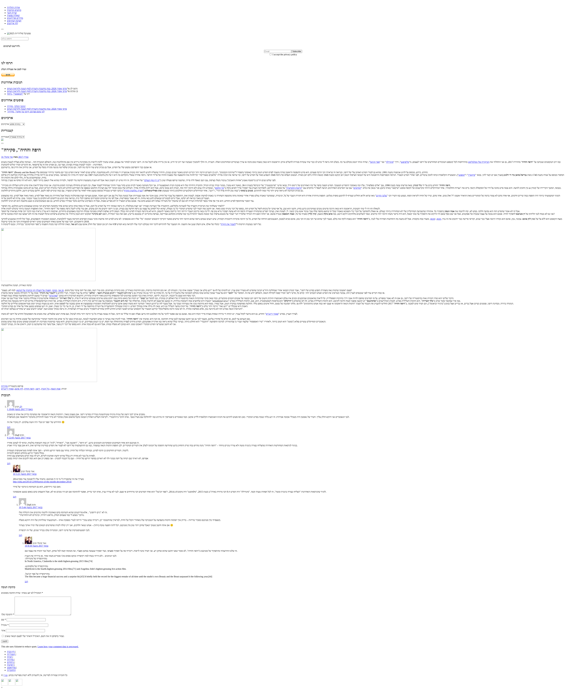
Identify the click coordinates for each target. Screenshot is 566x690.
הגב (8, 427)
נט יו (6, 675)
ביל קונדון (45, 389)
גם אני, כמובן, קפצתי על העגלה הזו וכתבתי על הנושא (40, 290)
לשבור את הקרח (228, 224)
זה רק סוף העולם (151, 180)
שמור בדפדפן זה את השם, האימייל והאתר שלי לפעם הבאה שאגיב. (34, 636)
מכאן (439, 219)
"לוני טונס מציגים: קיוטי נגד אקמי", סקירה (26, 111)
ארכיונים (5, 124)
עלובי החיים (381, 195)
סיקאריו (471, 175)
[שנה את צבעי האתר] (2, 143)
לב (20, 406)
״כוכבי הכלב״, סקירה (16, 106)
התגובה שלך (7, 614)
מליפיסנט (405, 162)
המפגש (462, 175)
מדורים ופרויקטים (15, 18)
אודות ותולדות (13, 7)
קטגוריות (5, 137)
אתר (3, 630)
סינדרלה (389, 162)
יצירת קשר (12, 13)
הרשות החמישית (294, 188)
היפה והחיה (29, 389)
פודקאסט (11, 667)
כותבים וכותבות (14, 10)
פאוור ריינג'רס (272, 314)
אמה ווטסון (56, 389)
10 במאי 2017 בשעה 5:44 (30, 507)
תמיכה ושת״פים (14, 20)
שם (3, 619)
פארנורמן (53, 295)
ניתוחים (10, 662)
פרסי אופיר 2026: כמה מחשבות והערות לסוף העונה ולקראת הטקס (37, 88)
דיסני (38, 389)
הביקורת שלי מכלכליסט (478, 162)
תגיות (10, 657)
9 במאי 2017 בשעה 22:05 (19, 438)
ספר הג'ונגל (375, 162)
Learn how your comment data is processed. (58, 646)
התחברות (11, 670)
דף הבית (11, 651)
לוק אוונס (19, 389)
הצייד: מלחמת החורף (133, 190)
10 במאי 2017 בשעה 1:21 (25, 474)
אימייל (5, 625)
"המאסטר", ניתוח (15, 94)
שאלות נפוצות (13, 15)
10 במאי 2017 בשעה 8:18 (36, 546)
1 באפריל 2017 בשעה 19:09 (20, 409)
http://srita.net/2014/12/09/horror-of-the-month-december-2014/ (42, 481)
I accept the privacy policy (284, 54)
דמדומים (357, 188)
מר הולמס (219, 188)
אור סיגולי (8, 157)
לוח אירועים (12, 23)
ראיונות (10, 665)
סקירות (4, 386)
